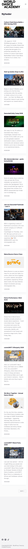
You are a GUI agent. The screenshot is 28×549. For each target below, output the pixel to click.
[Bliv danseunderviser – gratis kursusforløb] (14, 169)
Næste (21, 491)
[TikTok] (8, 539)
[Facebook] (2, 539)
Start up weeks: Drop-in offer (14, 72)
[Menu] (25, 4)
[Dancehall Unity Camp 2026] (14, 121)
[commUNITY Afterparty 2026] (14, 355)
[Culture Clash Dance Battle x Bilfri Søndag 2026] (14, 32)
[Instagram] (5, 539)
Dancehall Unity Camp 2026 (13, 113)
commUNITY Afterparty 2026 (14, 347)
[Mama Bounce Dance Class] (14, 262)
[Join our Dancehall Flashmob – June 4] (14, 214)
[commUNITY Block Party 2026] (14, 452)
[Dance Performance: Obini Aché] (14, 307)
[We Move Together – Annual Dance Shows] (14, 403)
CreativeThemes (6, 547)
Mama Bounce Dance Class (13, 254)
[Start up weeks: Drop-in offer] (14, 79)
